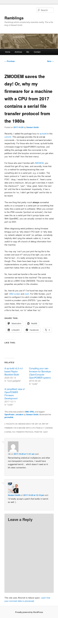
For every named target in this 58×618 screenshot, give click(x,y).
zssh (27, 293)
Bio (27, 51)
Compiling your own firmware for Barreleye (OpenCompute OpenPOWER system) (40, 373)
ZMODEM (39, 162)
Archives (18, 51)
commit (7, 136)
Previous (9, 61)
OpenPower (9, 414)
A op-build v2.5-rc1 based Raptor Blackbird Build (13, 371)
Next (50, 61)
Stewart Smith (32, 127)
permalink (8, 417)
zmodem (19, 414)
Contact (37, 51)
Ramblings (14, 17)
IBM (27, 411)
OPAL (32, 411)
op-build (43, 133)
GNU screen (14, 293)
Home (7, 51)
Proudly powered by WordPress (29, 612)
